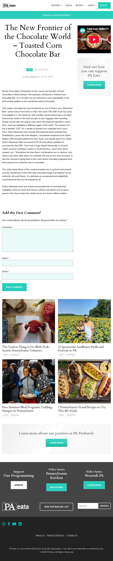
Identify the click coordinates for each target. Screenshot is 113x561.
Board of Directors (55, 535)
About (91, 5)
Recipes (79, 5)
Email (5, 271)
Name (5, 258)
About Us (40, 535)
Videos (68, 5)
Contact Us (72, 535)
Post (29, 69)
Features (55, 5)
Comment (7, 227)
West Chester (41, 69)
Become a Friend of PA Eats (57, 15)
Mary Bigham (31, 76)
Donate (103, 5)
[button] (61, 5)
